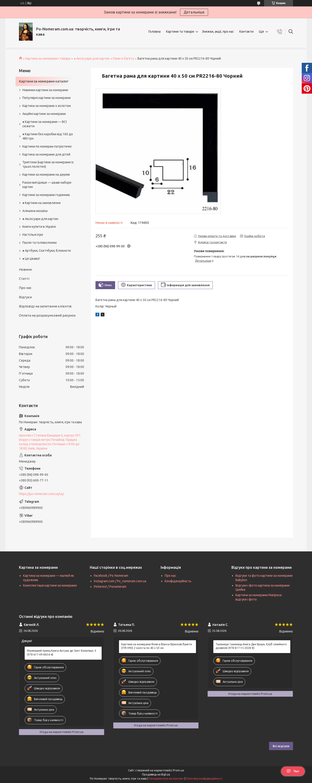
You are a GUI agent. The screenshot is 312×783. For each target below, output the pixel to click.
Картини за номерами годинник (46, 195)
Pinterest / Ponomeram (110, 586)
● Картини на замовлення (41, 203)
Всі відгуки (281, 746)
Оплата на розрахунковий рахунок (47, 315)
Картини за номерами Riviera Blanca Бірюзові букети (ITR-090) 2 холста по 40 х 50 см (156, 646)
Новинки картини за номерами (45, 90)
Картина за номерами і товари (47, 58)
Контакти (246, 31)
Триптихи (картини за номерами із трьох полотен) (48, 164)
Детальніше (194, 12)
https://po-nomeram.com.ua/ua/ (41, 494)
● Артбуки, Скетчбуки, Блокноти (46, 250)
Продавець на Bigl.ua (156, 774)
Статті (24, 278)
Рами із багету (123, 58)
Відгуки (25, 297)
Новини (25, 269)
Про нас (25, 288)
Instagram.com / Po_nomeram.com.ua (120, 581)
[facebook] (97, 315)
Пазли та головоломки (39, 242)
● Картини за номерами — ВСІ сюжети (44, 124)
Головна (154, 31)
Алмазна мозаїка (35, 211)
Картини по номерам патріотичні (46, 146)
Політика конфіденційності (204, 778)
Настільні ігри (32, 234)
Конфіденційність (178, 581)
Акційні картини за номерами (44, 114)
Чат (296, 771)
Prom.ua (178, 770)
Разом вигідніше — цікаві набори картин (46, 185)
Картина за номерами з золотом (46, 106)
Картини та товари (180, 31)
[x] (102, 315)
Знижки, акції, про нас (218, 31)
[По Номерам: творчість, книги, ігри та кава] (26, 32)
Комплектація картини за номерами (50, 585)
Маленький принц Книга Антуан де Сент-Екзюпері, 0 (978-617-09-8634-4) (61, 652)
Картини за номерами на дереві (46, 174)
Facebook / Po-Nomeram (111, 575)
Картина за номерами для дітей (46, 154)
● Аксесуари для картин (92, 58)
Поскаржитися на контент (166, 778)
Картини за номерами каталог (44, 81)
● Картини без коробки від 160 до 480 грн (47, 136)
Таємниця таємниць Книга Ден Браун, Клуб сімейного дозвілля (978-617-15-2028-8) (251, 646)
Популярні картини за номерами (46, 98)
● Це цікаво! (31, 258)
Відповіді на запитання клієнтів (45, 306)
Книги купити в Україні (39, 226)
